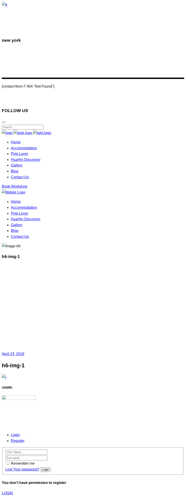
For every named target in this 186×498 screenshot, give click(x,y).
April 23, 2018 (13, 354)
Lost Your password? (22, 469)
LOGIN (7, 493)
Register (17, 441)
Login (15, 435)
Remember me (23, 463)
